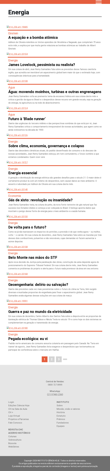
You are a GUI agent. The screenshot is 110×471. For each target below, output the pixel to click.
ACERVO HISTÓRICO (19, 433)
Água (11, 87)
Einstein (13, 33)
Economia (14, 196)
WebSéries (13, 446)
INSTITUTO (63, 402)
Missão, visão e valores (68, 409)
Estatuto (61, 415)
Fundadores (63, 422)
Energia (13, 60)
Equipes (61, 426)
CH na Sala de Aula (17, 409)
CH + (10, 412)
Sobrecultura (14, 439)
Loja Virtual (14, 415)
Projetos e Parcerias (18, 419)
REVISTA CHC (15, 429)
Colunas (12, 436)
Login (11, 402)
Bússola (12, 443)
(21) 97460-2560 (55, 394)
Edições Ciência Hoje (18, 405)
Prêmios (61, 419)
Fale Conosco (15, 422)
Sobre (60, 405)
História (61, 412)
